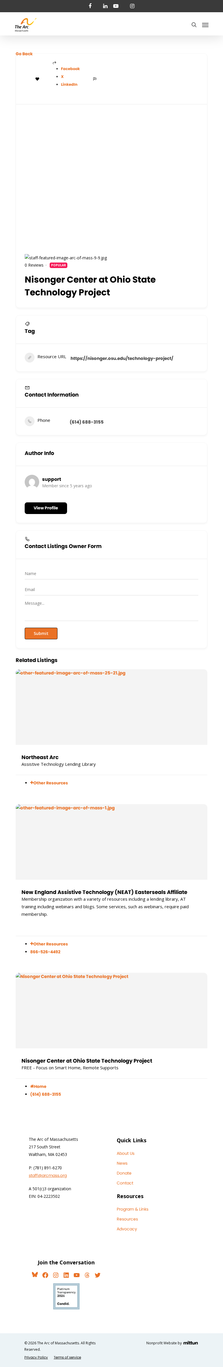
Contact (125, 1183)
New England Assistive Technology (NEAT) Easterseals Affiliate (104, 892)
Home (40, 1086)
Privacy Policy (36, 1357)
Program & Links (132, 1209)
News (122, 1163)
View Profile (46, 508)
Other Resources (50, 783)
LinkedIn (69, 84)
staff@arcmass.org (48, 1175)
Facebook (70, 69)
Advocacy (127, 1229)
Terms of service (67, 1357)
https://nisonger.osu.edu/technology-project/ (122, 358)
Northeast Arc (40, 757)
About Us (125, 1153)
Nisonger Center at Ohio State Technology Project (86, 1060)
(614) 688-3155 (87, 422)
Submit (41, 633)
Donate (124, 1173)
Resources (127, 1219)
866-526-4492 (45, 952)
